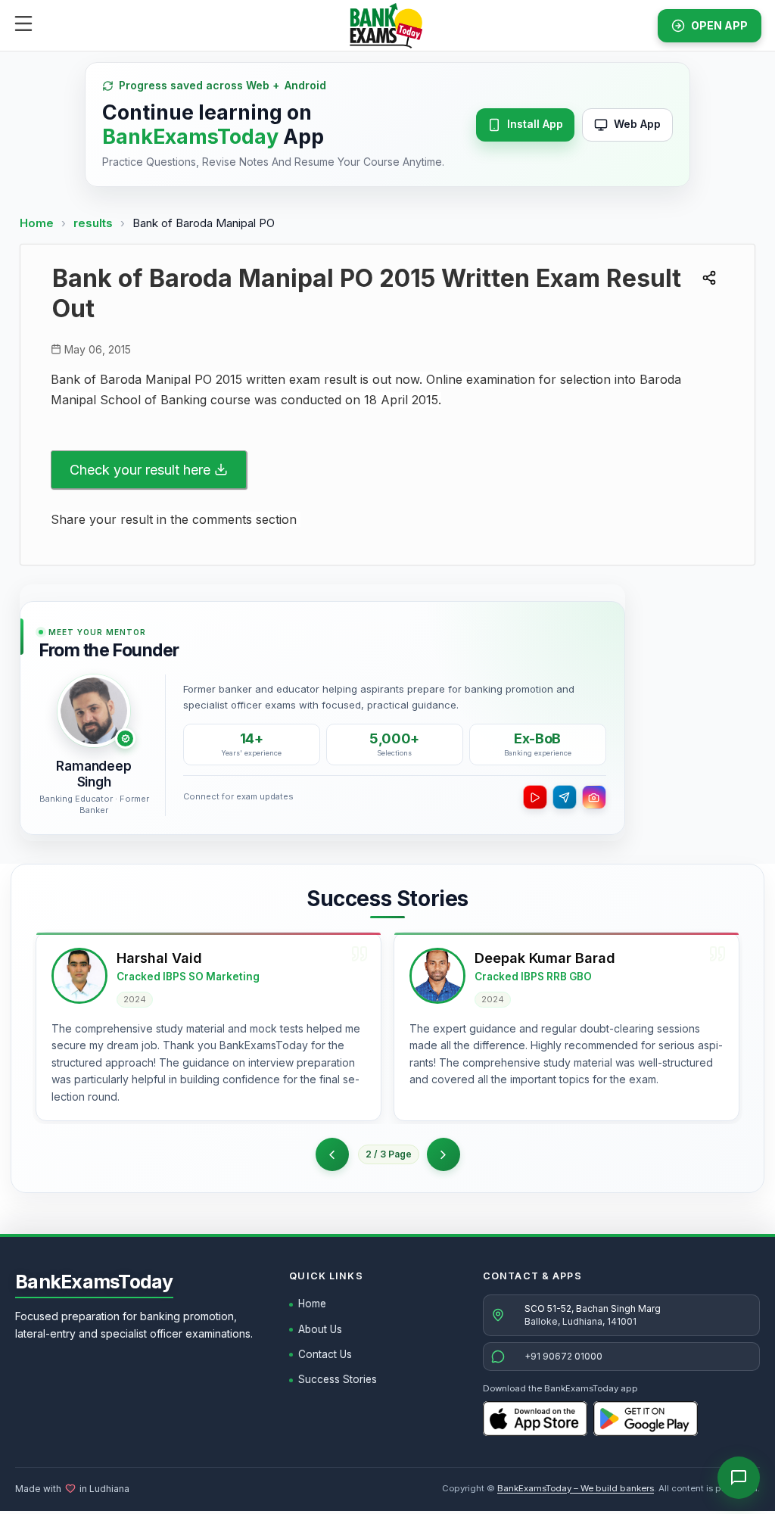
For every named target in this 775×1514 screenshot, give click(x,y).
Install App (535, 123)
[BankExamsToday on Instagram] (594, 797)
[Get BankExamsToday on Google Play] (645, 1418)
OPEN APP (719, 25)
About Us (320, 1329)
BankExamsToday (94, 1281)
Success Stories (337, 1379)
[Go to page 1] (332, 1154)
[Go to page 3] (443, 1154)
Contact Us (325, 1354)
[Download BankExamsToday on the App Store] (535, 1418)
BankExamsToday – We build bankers (575, 1488)
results (94, 223)
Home (37, 223)
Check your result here (140, 470)
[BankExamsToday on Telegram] (564, 797)
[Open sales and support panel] (738, 1477)
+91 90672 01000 (563, 1356)
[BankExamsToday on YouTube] (535, 797)
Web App (637, 123)
